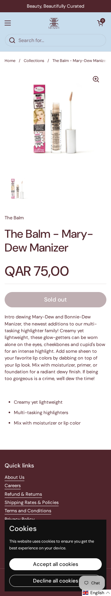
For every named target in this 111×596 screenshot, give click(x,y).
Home (10, 60)
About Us (14, 477)
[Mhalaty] (54, 23)
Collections (34, 60)
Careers (13, 486)
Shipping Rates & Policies (32, 502)
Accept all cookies (55, 564)
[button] (100, 23)
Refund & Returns (23, 494)
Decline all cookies (55, 580)
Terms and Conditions (28, 511)
